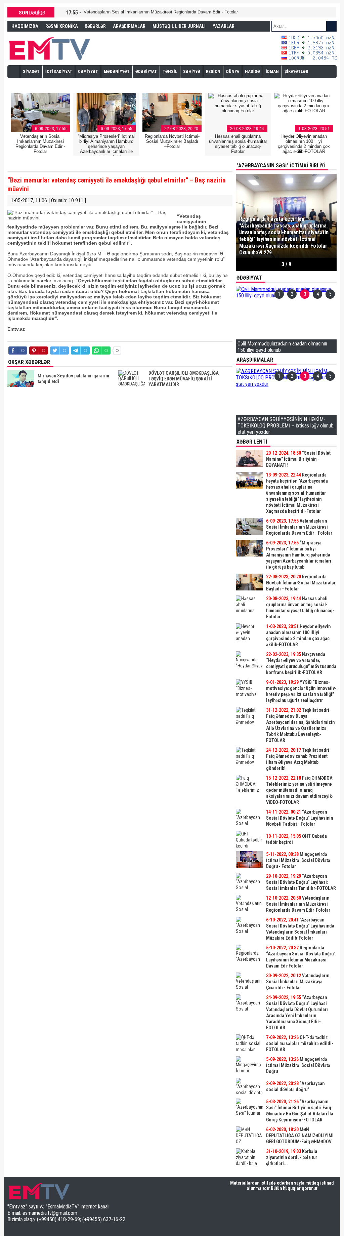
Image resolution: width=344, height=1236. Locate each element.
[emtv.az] (49, 48)
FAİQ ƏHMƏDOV (26, 36)
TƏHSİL (170, 71)
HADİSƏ (252, 71)
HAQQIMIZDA (24, 26)
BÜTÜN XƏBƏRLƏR (286, 1170)
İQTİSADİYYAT (58, 71)
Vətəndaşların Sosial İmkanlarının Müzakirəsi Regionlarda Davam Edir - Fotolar (161, 11)
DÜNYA (232, 71)
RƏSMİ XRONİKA (61, 26)
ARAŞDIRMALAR (129, 26)
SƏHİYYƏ (191, 71)
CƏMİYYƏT (88, 71)
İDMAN (272, 71)
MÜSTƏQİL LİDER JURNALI (179, 26)
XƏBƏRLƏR (95, 26)
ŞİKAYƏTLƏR (296, 71)
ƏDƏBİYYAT (146, 71)
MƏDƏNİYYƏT (117, 71)
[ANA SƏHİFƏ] (14, 71)
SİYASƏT (31, 71)
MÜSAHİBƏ (33, 83)
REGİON (213, 71)
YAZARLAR (223, 26)
